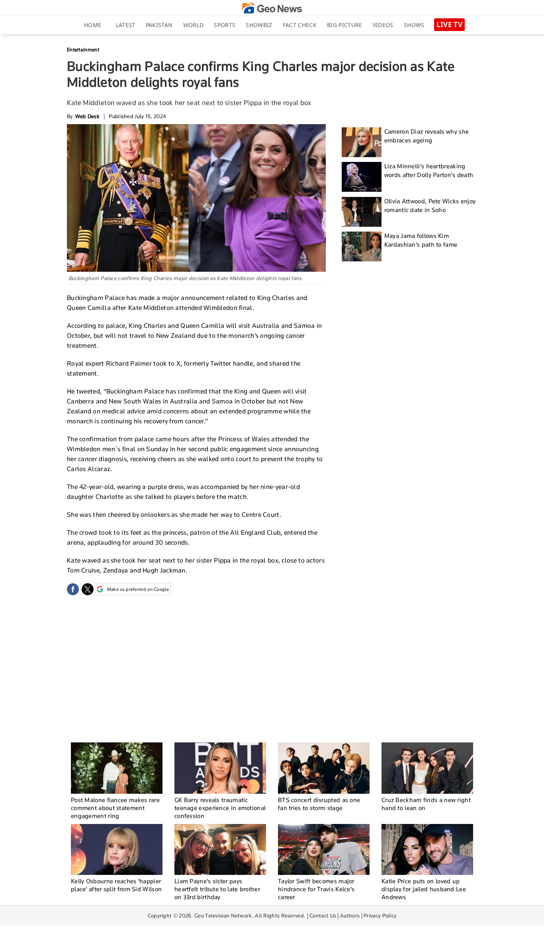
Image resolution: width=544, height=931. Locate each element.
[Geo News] (272, 8)
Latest (125, 25)
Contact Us (322, 915)
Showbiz (259, 25)
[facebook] (73, 589)
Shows (414, 25)
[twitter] (88, 589)
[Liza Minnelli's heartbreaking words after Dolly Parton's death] (362, 177)
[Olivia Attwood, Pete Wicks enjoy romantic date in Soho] (362, 212)
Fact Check (300, 25)
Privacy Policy (380, 915)
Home (92, 25)
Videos (383, 25)
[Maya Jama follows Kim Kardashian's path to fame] (362, 246)
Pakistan (159, 25)
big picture (344, 25)
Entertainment (83, 50)
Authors (350, 915)
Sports (224, 25)
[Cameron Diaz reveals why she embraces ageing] (362, 142)
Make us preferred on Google (138, 589)
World (193, 25)
